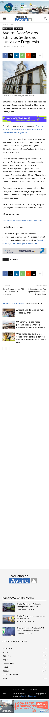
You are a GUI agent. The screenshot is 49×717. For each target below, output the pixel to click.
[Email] (33, 55)
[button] (45, 18)
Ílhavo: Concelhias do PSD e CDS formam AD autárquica (13, 291)
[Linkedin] (16, 55)
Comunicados (19, 28)
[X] (10, 55)
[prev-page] (4, 348)
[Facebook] (5, 55)
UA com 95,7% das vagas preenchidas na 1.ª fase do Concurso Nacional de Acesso (30, 325)
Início (4, 24)
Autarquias (14, 259)
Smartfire (24, 696)
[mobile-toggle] (4, 18)
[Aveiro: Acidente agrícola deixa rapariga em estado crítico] (9, 607)
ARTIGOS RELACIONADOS (13, 303)
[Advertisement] (24, 457)
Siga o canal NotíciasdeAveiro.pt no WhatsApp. (22, 220)
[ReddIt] (28, 55)
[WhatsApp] (22, 55)
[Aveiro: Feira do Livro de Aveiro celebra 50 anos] (9, 313)
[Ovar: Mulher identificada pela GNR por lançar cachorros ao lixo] (9, 631)
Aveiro (11, 24)
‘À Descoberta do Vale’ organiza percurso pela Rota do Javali (37, 291)
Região (5, 28)
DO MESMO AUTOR (34, 303)
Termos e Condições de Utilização (24, 689)
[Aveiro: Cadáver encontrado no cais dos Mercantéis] (9, 619)
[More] (39, 55)
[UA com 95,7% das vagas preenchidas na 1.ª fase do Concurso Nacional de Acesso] (9, 325)
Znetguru (32, 696)
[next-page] (8, 348)
